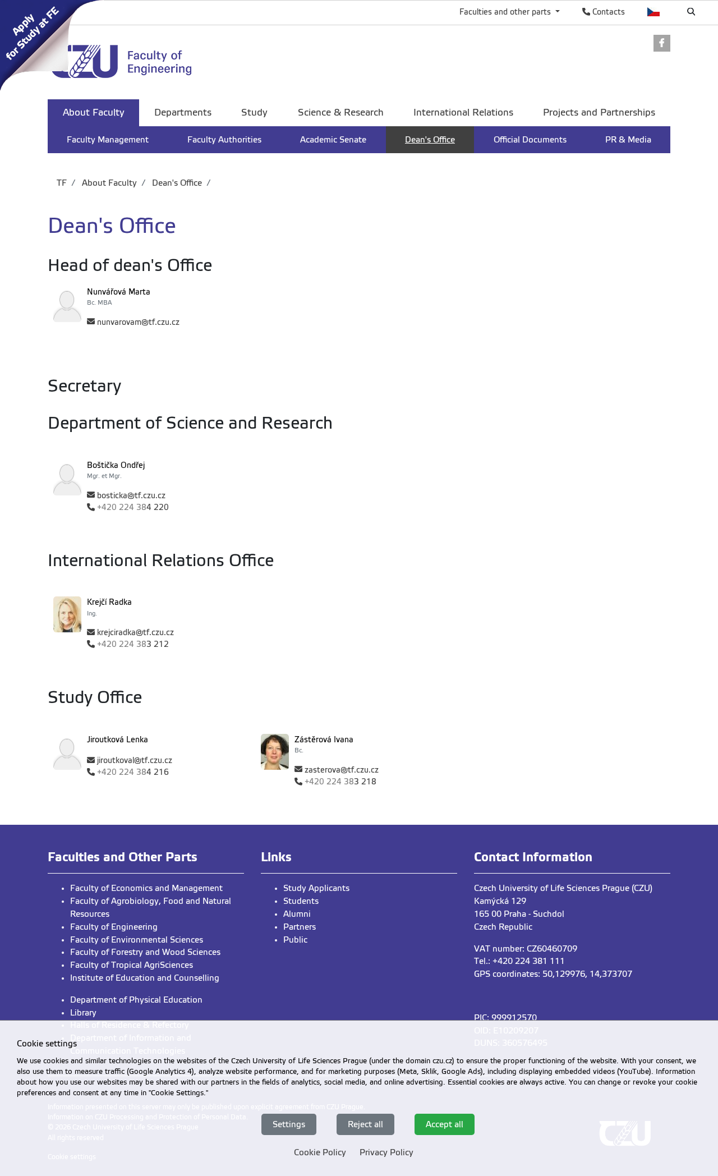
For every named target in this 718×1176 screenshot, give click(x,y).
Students (301, 901)
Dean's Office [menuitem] (430, 139)
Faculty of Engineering (114, 926)
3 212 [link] (133, 644)
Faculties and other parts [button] (506, 11)
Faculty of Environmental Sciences (136, 939)
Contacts (607, 11)
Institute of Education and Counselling (144, 977)
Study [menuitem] (254, 112)
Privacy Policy (386, 1152)
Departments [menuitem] (182, 112)
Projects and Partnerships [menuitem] (599, 112)
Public (295, 939)
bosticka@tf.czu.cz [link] (131, 495)
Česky (653, 11)
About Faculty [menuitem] (94, 112)
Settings (289, 1123)
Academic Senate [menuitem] (333, 139)
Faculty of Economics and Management (146, 888)
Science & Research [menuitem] (341, 112)
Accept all (444, 1123)
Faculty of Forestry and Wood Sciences (145, 952)
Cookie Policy (320, 1152)
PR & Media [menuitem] (628, 139)
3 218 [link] (340, 782)
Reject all (365, 1123)
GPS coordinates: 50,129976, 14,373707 (553, 974)
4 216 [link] (133, 772)
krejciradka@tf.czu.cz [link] (135, 632)
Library (83, 1012)
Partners (299, 926)
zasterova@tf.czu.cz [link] (342, 770)
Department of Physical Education (136, 999)
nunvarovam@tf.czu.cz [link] (138, 322)
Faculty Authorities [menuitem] (224, 139)
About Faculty (108, 182)
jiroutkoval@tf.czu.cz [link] (134, 760)
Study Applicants (316, 888)
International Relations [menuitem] (463, 112)
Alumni (297, 913)
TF (62, 182)
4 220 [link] (133, 507)
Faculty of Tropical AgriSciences (131, 965)
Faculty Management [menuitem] (108, 139)
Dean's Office (176, 182)
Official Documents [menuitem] (530, 139)
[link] (55, 44)
